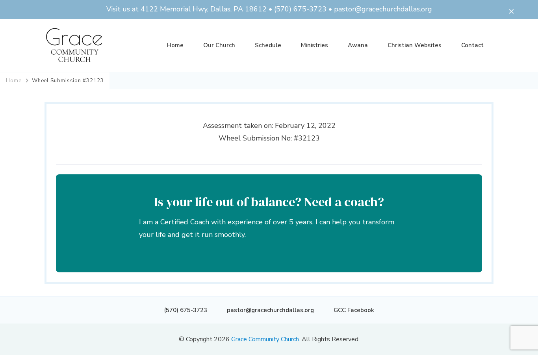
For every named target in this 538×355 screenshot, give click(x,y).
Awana (358, 45)
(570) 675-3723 (185, 310)
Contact (472, 45)
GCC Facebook (354, 310)
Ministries (314, 45)
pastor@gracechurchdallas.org (270, 310)
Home (175, 45)
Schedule (268, 45)
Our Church (219, 45)
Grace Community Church (265, 339)
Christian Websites (415, 45)
